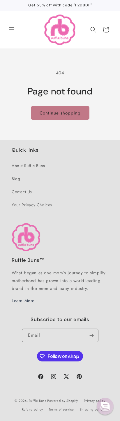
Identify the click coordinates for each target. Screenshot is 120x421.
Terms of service (61, 409)
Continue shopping (60, 113)
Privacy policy (94, 400)
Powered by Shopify (62, 400)
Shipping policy (92, 409)
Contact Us (22, 192)
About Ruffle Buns (28, 166)
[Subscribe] (91, 335)
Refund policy (32, 409)
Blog (16, 179)
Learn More (23, 301)
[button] (11, 29)
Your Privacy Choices (32, 205)
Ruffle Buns (37, 400)
